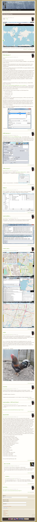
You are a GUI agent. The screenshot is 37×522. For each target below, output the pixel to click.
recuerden (5, 386)
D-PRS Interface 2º (7, 133)
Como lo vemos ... (6, 248)
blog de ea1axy (7, 11)
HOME (4, 9)
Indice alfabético (6, 510)
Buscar (5, 514)
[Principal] (5, 8)
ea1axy (7, 17)
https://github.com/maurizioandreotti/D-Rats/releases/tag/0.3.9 (12, 490)
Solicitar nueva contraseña (7, 506)
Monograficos (6, 513)
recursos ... (7, 476)
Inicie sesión (29, 49)
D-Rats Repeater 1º (7, 55)
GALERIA (9, 9)
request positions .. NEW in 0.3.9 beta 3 (11, 402)
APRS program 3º (6, 168)
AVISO (4, 332)
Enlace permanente (5, 57)
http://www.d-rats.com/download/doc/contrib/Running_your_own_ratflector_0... (15, 85)
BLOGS (7, 9)
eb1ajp (12, 465)
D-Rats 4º (5, 187)
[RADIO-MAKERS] (34, 517)
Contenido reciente (6, 515)
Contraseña (5, 503)
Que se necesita (7, 463)
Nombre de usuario (6, 501)
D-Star (7, 18)
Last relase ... (5, 487)
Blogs (3, 11)
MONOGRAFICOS (14, 9)
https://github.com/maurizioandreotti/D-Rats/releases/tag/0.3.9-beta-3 (13, 409)
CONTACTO (19, 9)
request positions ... (7, 216)
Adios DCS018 (6, 414)
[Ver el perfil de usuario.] (33, 20)
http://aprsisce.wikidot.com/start (21, 172)
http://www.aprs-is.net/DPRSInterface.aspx (14, 136)
